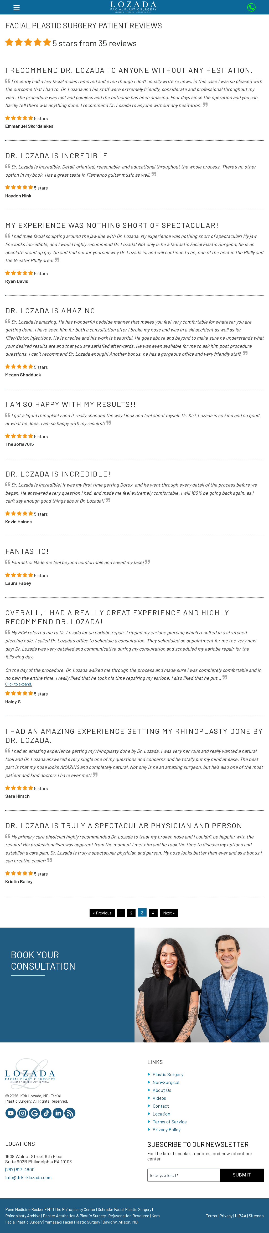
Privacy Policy (166, 1129)
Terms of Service (170, 1121)
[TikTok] (46, 1116)
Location (161, 1113)
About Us (162, 1090)
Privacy (225, 1215)
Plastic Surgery (168, 1074)
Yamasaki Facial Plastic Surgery (72, 1221)
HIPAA (240, 1215)
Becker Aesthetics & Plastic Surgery (74, 1215)
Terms (211, 1215)
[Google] (34, 1116)
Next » (169, 912)
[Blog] (69, 1116)
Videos (159, 1098)
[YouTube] (10, 1116)
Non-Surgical (166, 1082)
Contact (161, 1105)
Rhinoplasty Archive (22, 1215)
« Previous (102, 912)
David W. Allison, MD (120, 1221)
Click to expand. (18, 684)
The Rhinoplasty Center (75, 1209)
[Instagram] (22, 1116)
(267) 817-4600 (19, 1169)
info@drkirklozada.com (28, 1177)
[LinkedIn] (58, 1116)
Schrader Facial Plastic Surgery (124, 1209)
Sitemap (256, 1215)
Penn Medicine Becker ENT (28, 1209)
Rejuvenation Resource (128, 1215)
